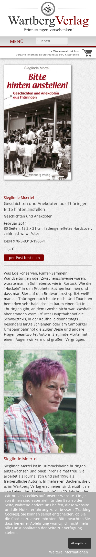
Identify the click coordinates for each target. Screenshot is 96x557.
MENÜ (16, 41)
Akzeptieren (79, 543)
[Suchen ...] (62, 41)
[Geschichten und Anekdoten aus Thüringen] (37, 123)
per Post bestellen (24, 257)
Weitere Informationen (68, 552)
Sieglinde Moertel (19, 197)
